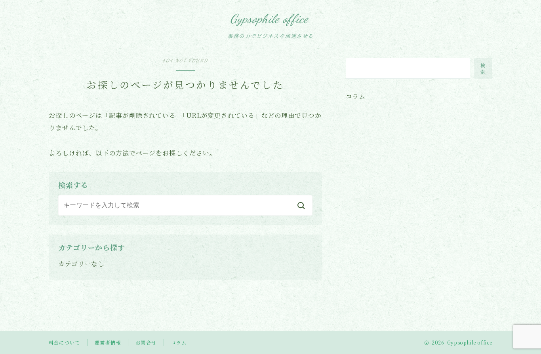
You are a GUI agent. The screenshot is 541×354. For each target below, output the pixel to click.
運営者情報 (108, 342)
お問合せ (145, 342)
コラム (179, 342)
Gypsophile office (269, 18)
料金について (64, 342)
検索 (483, 68)
